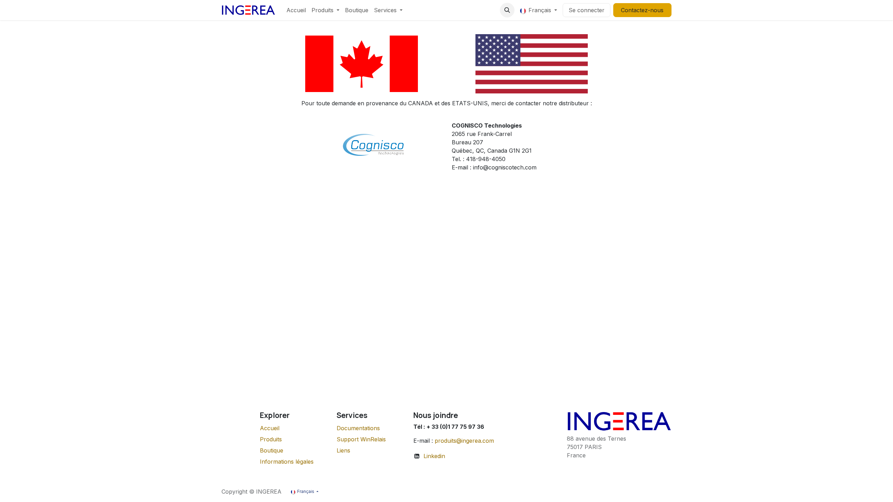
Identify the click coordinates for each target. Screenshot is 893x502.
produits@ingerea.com (464, 440)
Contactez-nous (642, 10)
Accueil (269, 428)
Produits (271, 439)
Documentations (358, 428)
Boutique (271, 450)
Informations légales (287, 461)
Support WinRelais (361, 439)
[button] (507, 10)
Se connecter (587, 10)
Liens (343, 450)
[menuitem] (296, 10)
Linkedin (434, 455)
